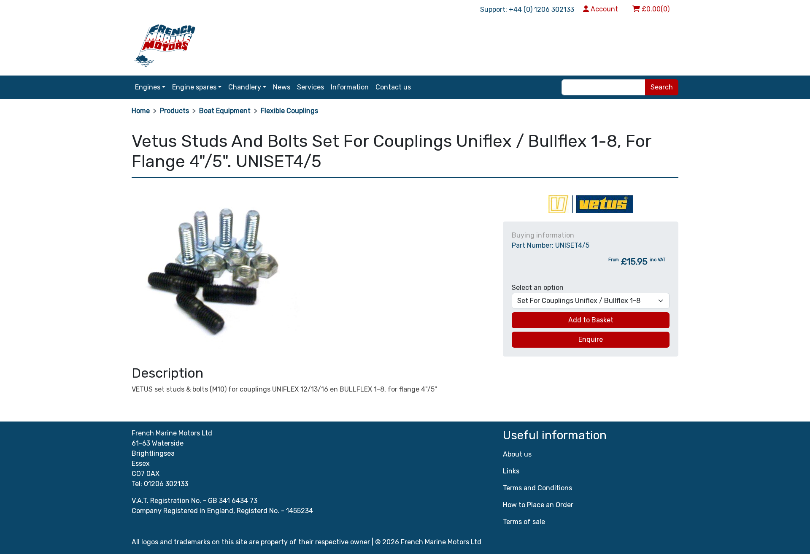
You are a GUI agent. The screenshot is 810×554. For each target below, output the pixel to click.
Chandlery (244, 87)
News (281, 87)
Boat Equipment (225, 111)
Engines (147, 87)
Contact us (393, 87)
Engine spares (194, 87)
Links (511, 471)
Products (174, 111)
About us (517, 454)
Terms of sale (524, 522)
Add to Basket (590, 320)
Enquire (590, 339)
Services (310, 87)
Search (662, 87)
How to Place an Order (538, 505)
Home (141, 111)
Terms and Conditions (537, 488)
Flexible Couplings (289, 111)
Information (350, 87)
